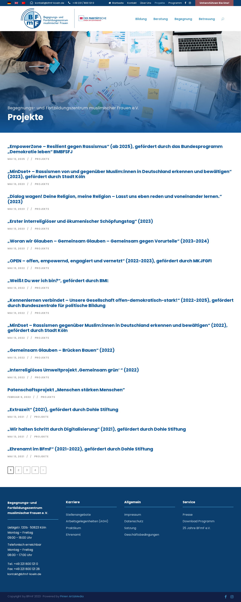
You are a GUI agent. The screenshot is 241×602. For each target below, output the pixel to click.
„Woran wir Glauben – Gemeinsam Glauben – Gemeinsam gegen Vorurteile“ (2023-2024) (108, 241)
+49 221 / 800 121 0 (83, 3)
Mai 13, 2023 (16, 184)
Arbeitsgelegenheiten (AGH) (87, 521)
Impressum (132, 514)
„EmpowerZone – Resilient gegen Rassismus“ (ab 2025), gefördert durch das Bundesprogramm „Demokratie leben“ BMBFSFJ (115, 149)
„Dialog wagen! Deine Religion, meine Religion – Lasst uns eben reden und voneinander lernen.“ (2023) (115, 199)
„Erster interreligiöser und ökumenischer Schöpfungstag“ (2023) (80, 221)
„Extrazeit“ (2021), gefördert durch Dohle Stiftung (63, 410)
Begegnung (183, 19)
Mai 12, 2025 (16, 159)
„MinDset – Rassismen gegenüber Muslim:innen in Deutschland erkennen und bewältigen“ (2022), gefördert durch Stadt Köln (118, 328)
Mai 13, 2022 (16, 268)
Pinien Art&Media (72, 596)
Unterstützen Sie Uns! (214, 3)
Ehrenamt (73, 534)
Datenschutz (133, 521)
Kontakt (132, 3)
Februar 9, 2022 (19, 397)
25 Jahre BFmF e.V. (196, 528)
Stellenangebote (78, 514)
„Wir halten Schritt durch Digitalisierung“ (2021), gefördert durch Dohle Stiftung (97, 429)
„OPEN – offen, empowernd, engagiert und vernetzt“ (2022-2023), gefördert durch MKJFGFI (110, 261)
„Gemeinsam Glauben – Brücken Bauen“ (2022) (62, 350)
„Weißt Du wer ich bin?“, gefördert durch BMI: (58, 281)
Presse (188, 514)
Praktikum (73, 528)
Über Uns (145, 3)
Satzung (130, 528)
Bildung (141, 19)
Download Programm (198, 521)
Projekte (160, 3)
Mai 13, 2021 (16, 417)
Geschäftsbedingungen (141, 534)
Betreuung (207, 19)
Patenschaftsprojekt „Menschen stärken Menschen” (66, 390)
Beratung (160, 19)
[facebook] (185, 3)
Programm (175, 3)
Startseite (117, 3)
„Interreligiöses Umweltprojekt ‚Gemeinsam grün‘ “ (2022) (73, 370)
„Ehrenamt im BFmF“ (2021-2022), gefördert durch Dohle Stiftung (80, 449)
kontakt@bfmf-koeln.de (49, 3)
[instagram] (190, 3)
